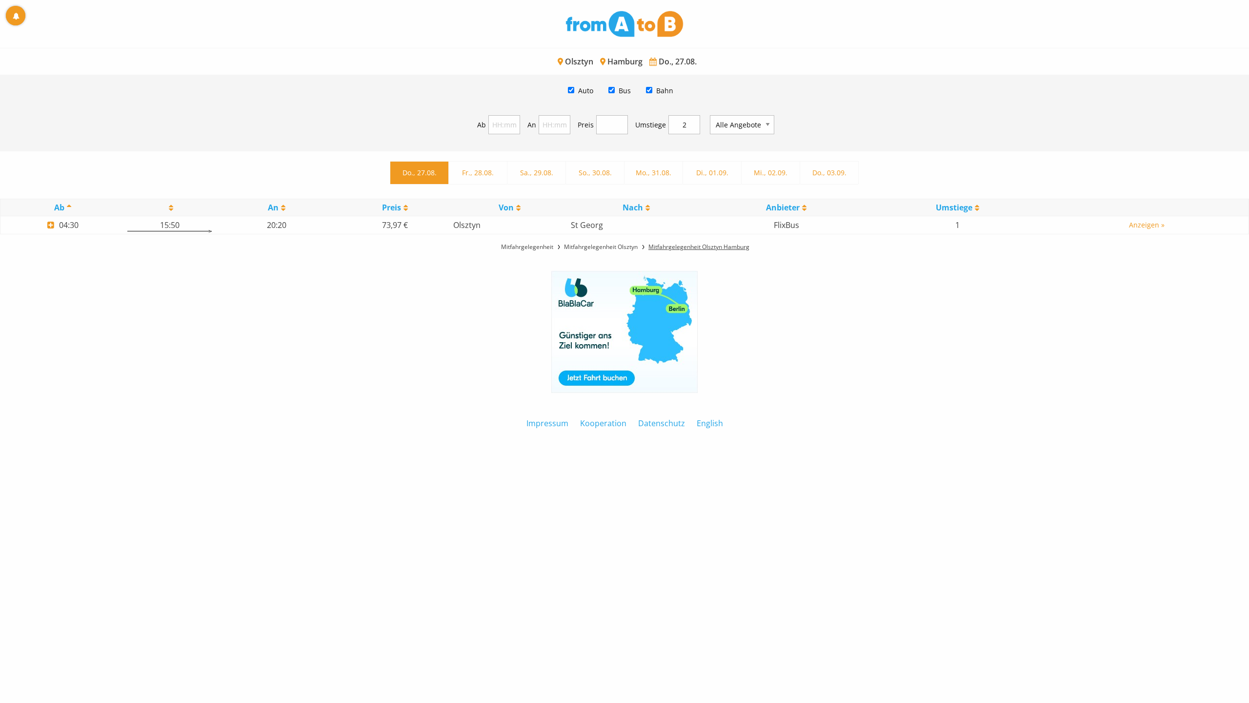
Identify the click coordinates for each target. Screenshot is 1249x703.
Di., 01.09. (712, 172)
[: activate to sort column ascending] (169, 207)
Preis (586, 124)
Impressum (547, 423)
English (710, 423)
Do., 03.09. (829, 172)
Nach (633, 207)
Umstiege (650, 124)
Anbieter (783, 207)
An (531, 124)
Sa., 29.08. (536, 172)
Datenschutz (661, 423)
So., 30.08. (595, 172)
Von (506, 207)
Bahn (664, 90)
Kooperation (603, 423)
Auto (585, 90)
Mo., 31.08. (653, 172)
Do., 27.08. (420, 172)
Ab (481, 124)
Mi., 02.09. (770, 172)
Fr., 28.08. (478, 172)
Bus (625, 90)
